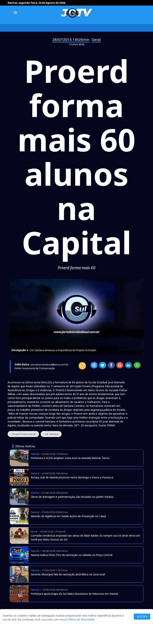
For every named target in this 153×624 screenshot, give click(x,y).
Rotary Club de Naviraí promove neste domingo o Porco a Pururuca (72, 477)
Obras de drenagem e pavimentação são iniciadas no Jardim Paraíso (72, 497)
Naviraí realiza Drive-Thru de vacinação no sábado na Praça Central (71, 555)
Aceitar (142, 616)
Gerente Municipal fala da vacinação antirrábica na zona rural (68, 574)
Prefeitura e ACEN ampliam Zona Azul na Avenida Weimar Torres (70, 458)
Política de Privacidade (81, 619)
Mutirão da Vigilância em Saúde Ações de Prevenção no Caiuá (68, 516)
